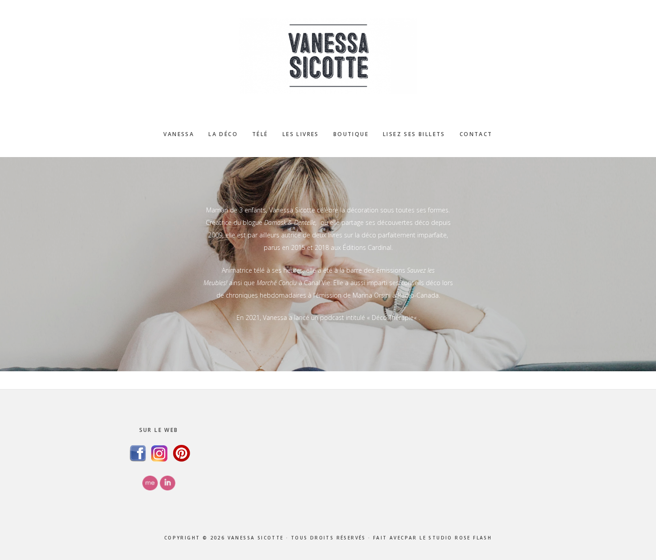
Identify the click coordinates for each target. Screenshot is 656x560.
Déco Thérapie (393, 317)
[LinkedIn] (167, 488)
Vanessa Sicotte (328, 56)
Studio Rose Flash (460, 538)
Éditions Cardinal (367, 247)
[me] (150, 488)
